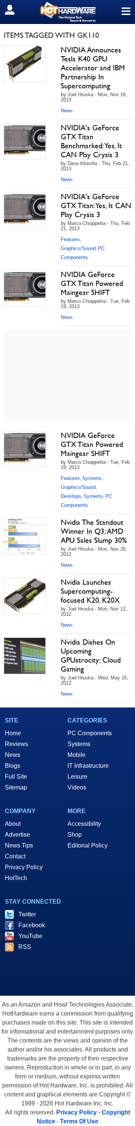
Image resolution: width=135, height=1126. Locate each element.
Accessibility (84, 824)
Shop (75, 834)
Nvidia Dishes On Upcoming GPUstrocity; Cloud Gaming (91, 655)
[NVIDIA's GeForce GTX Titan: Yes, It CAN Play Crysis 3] (24, 210)
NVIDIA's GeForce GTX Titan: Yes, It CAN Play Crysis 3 (96, 205)
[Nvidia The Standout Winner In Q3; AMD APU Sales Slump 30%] (24, 536)
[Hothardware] (67, 12)
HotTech (16, 878)
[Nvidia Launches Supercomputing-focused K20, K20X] (24, 596)
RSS (24, 947)
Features (70, 239)
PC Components (90, 733)
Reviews (16, 744)
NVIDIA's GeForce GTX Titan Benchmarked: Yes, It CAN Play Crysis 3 (91, 141)
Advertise (17, 834)
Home (13, 733)
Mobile (77, 755)
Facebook (31, 925)
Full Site (16, 776)
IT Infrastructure (88, 766)
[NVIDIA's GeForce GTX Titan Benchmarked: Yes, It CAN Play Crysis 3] (24, 141)
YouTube (30, 936)
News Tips (19, 845)
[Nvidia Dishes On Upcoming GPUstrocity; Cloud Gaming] (24, 656)
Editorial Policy (88, 845)
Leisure (77, 776)
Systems (92, 478)
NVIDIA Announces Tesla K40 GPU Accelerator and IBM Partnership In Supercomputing (93, 67)
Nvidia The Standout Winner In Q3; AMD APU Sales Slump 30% (94, 531)
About (13, 824)
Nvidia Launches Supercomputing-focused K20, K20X (90, 591)
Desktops (71, 496)
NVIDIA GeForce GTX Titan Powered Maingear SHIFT (92, 283)
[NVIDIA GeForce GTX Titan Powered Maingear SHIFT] (24, 288)
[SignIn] (14, 10)
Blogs (12, 766)
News (67, 110)
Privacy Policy (24, 867)
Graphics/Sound (78, 248)
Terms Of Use (79, 1121)
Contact (15, 856)
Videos (77, 787)
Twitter (27, 914)
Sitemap (16, 787)
